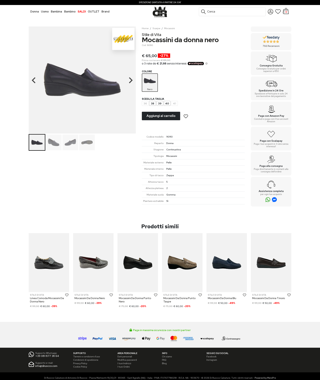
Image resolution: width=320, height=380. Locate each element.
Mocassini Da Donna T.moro (268, 298)
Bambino (70, 11)
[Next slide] (130, 80)
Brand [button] (106, 11)
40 (167, 103)
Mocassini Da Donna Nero (89, 298)
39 (160, 103)
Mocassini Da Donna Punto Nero (135, 299)
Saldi (82, 11)
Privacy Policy (80, 363)
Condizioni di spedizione (85, 359)
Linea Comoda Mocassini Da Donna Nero (47, 299)
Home (145, 28)
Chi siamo (167, 356)
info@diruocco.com (46, 366)
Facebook (211, 356)
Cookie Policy (80, 366)
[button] (37, 142)
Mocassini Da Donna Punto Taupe (179, 299)
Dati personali (125, 356)
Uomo (45, 11)
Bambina (56, 11)
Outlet (93, 11)
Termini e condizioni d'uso (86, 356)
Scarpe (156, 28)
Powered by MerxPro (265, 378)
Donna (34, 11)
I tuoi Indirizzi (124, 363)
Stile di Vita (151, 34)
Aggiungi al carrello (161, 116)
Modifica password (127, 359)
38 (152, 103)
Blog (164, 363)
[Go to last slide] (34, 80)
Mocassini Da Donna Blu (222, 298)
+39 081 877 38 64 (47, 356)
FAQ (164, 359)
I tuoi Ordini (124, 366)
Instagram (211, 359)
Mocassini (169, 28)
